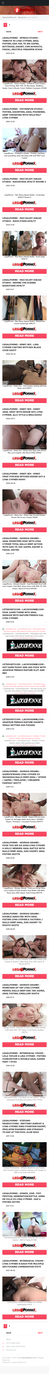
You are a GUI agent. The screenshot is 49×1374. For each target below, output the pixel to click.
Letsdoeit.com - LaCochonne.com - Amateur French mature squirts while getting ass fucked (23, 722)
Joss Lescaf (30, 693)
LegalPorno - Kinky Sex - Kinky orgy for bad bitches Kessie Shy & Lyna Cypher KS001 (23, 477)
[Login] (46, 3)
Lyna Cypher (18, 638)
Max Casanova (30, 638)
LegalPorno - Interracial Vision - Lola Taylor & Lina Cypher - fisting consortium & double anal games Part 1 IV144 (24, 1057)
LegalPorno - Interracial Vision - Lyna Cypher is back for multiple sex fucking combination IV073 (23, 1264)
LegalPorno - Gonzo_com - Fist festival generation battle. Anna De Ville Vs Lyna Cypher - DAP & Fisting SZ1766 (23, 1198)
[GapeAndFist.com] (24, 10)
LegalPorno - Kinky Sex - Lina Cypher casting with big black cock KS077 (21, 347)
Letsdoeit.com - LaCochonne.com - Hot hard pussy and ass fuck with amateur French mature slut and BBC (24, 669)
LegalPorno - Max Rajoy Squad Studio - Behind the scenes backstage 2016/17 (22, 283)
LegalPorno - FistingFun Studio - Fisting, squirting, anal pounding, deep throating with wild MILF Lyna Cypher (23, 113)
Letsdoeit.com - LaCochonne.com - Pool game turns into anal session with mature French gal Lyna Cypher (23, 614)
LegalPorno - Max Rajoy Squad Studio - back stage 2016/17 (22, 219)
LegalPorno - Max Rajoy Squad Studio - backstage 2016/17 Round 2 (24, 180)
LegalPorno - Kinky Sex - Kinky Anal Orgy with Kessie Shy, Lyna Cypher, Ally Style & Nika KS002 (22, 412)
